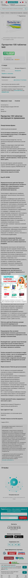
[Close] (25, 276)
